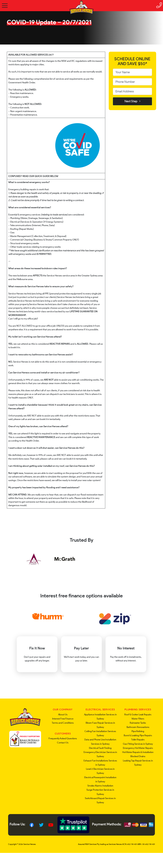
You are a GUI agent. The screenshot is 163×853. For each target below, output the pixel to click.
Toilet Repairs (138, 739)
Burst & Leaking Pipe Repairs (138, 735)
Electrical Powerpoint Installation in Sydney (100, 779)
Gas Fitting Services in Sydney (138, 743)
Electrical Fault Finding (100, 748)
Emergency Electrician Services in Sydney (100, 754)
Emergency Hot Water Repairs (138, 748)
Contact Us (62, 742)
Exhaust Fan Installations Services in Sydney (100, 762)
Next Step (131, 101)
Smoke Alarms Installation (100, 785)
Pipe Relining (137, 731)
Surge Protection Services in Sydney (100, 791)
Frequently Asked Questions (63, 738)
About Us (62, 714)
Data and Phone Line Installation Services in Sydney (100, 741)
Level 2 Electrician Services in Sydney (100, 770)
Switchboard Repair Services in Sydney (100, 800)
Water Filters (137, 718)
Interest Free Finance (62, 718)
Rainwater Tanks (138, 722)
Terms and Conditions (63, 722)
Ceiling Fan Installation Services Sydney (100, 733)
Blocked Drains (137, 756)
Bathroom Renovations (138, 727)
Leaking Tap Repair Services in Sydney (138, 762)
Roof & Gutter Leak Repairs (137, 714)
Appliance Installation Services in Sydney (100, 716)
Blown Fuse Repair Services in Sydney (100, 724)
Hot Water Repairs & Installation (137, 752)
